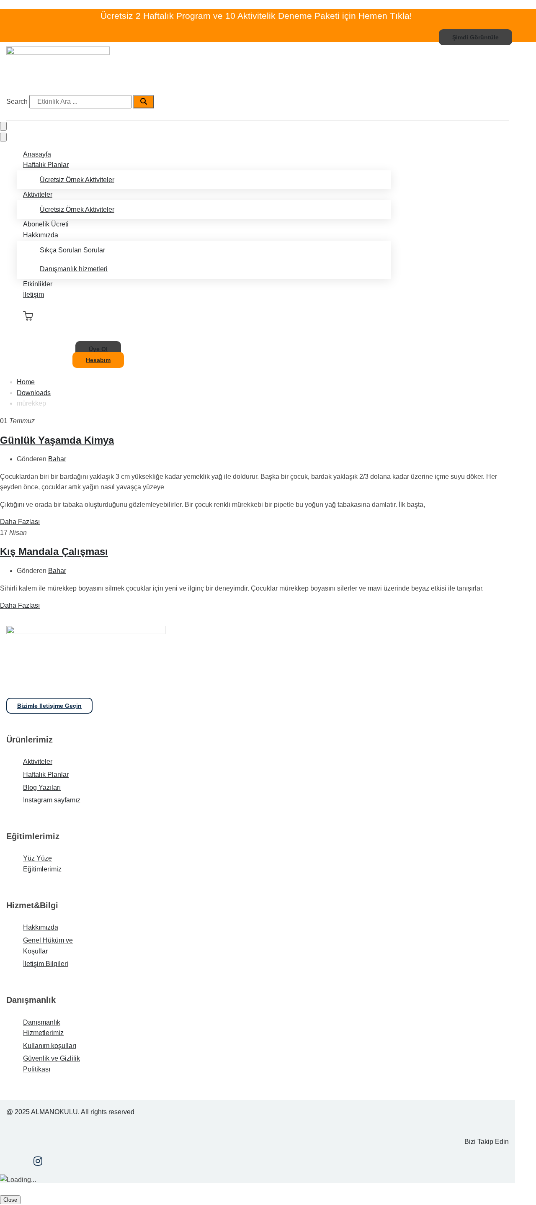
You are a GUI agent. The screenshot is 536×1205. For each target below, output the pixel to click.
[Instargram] (38, 1162)
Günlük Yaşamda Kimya (57, 440)
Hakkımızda (40, 235)
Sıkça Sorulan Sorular (72, 250)
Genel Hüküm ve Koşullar (48, 946)
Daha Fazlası (20, 521)
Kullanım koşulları (49, 1045)
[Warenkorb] (28, 316)
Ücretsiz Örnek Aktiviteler (77, 179)
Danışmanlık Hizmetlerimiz (43, 1028)
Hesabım (98, 360)
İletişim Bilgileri (45, 963)
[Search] (143, 101)
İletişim (33, 294)
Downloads (34, 392)
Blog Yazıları (42, 787)
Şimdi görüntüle (475, 37)
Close (10, 1200)
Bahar (57, 458)
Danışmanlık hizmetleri (74, 268)
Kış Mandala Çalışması (54, 551)
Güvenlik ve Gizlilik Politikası (51, 1064)
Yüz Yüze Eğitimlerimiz (42, 864)
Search (17, 101)
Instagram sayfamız (51, 800)
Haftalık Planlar (46, 164)
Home (26, 381)
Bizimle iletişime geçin (49, 705)
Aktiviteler (37, 194)
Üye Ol (98, 349)
